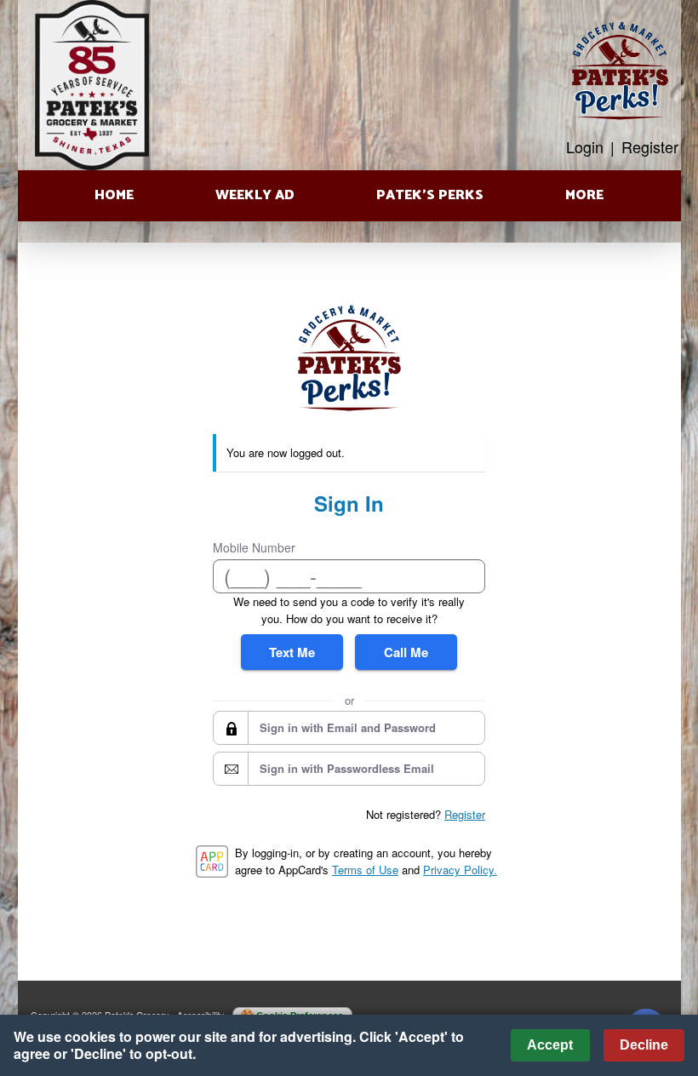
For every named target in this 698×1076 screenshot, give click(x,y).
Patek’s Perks (429, 195)
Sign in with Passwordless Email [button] (347, 768)
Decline (644, 1045)
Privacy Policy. (460, 869)
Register (649, 146)
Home (114, 195)
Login (585, 146)
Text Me (292, 652)
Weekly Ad (255, 195)
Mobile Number (254, 547)
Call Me (406, 652)
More (584, 195)
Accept (550, 1045)
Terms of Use (365, 869)
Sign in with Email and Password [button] (348, 727)
